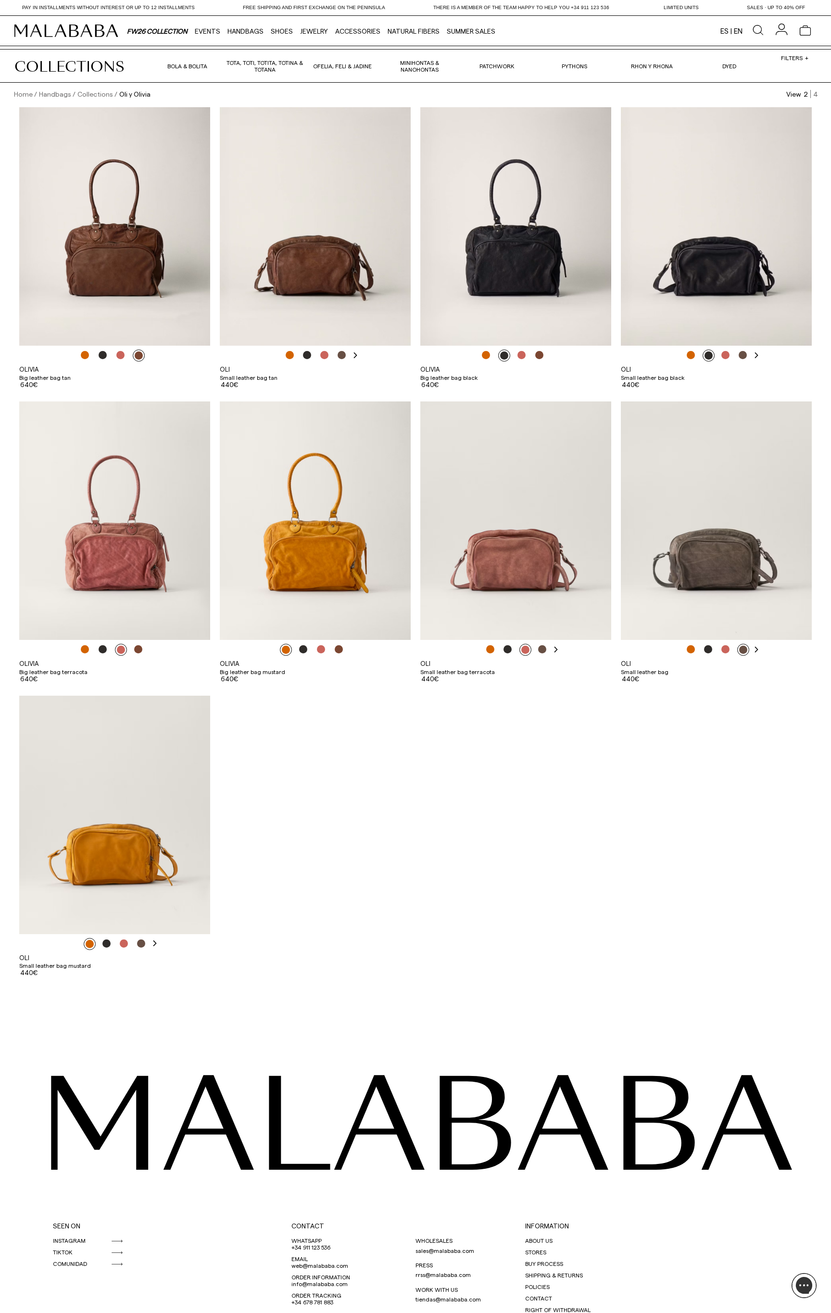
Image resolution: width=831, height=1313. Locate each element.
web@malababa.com (319, 1265)
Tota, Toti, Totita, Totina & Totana (265, 66)
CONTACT (307, 1226)
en (738, 30)
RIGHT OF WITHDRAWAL (558, 1309)
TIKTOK (63, 1252)
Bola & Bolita (187, 66)
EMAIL (299, 1258)
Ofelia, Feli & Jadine (342, 66)
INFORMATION (547, 1226)
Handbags (245, 31)
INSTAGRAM (69, 1240)
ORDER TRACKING (316, 1295)
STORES (535, 1252)
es (724, 30)
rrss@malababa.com (443, 1274)
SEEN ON (66, 1226)
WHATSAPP (306, 1240)
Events (207, 31)
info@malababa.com (319, 1283)
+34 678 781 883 (312, 1302)
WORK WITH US (437, 1289)
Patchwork (497, 66)
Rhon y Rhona (652, 66)
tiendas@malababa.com (448, 1299)
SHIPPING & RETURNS (554, 1275)
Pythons (574, 66)
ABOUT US (539, 1240)
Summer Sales (471, 31)
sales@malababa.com (445, 1250)
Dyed (729, 66)
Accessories (357, 31)
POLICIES (537, 1286)
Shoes (282, 31)
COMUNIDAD (70, 1263)
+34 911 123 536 (310, 1247)
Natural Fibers (414, 31)
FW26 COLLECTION (157, 31)
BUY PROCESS (544, 1263)
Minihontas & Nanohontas (419, 66)
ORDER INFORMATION (320, 1277)
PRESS (424, 1265)
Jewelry (314, 31)
